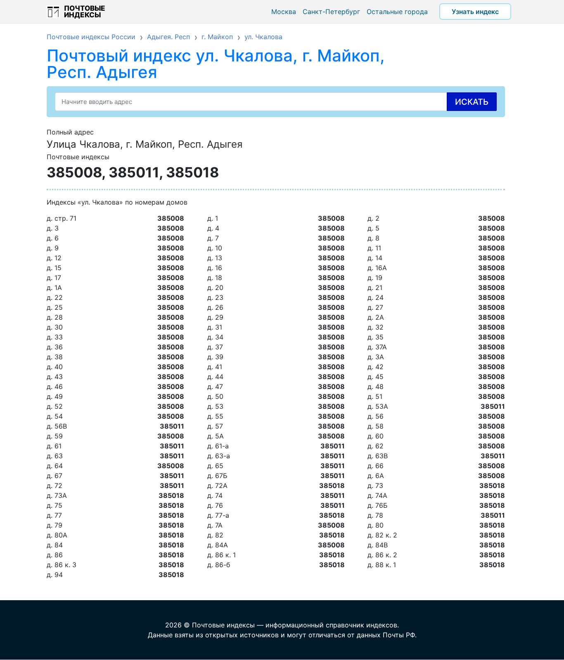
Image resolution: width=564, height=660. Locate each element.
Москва (283, 11)
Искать (471, 102)
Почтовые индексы (84, 11)
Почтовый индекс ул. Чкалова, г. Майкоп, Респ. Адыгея (216, 63)
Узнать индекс (475, 11)
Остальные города (397, 11)
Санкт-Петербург (331, 11)
